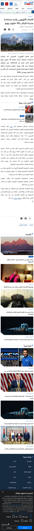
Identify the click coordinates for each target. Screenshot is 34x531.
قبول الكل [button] (25, 527)
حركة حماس (17, 198)
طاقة (29, 466)
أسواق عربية (12, 466)
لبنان (11, 126)
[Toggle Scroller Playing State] (33, 11)
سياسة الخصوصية (16, 513)
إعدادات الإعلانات (23, 511)
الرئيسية (29, 8)
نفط (15, 471)
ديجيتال (29, 482)
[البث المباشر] (6, 3)
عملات (29, 477)
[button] (15, 4)
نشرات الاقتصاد (27, 487)
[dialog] (17, 510)
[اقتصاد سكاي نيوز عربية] (27, 3)
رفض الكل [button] (9, 527)
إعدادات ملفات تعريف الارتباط (26, 514)
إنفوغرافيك (13, 482)
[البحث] (11, 3)
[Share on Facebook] (9, 29)
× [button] (2, 492)
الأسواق (9, 8)
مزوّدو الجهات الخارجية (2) (16, 504)
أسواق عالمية (27, 471)
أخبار (15, 461)
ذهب (14, 477)
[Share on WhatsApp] (13, 29)
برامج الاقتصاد (12, 487)
